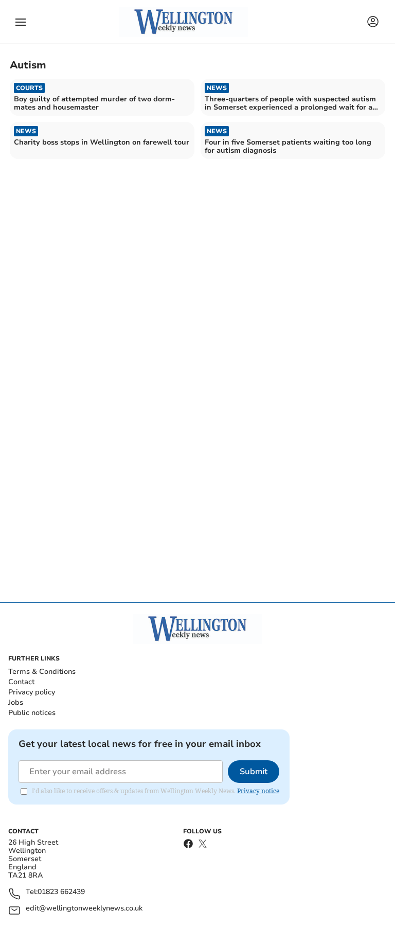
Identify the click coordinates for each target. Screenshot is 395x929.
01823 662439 (61, 892)
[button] (20, 22)
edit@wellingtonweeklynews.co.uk (84, 908)
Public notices (32, 713)
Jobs (15, 702)
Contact (21, 682)
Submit (253, 771)
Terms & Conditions (42, 671)
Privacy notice (258, 791)
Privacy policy (31, 692)
